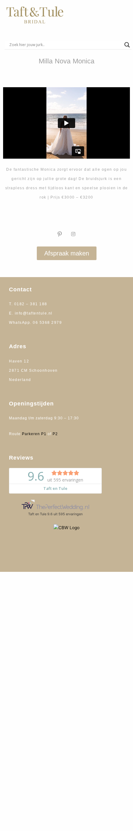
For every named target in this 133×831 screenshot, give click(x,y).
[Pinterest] (59, 234)
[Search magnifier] (127, 45)
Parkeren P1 (34, 434)
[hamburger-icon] (119, 15)
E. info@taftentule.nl (31, 313)
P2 (55, 434)
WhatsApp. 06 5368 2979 (35, 322)
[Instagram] (73, 234)
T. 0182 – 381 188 (28, 304)
